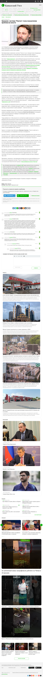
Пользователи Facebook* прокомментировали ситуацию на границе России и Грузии (21, 356)
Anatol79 (16, 248)
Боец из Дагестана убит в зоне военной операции (11, 512)
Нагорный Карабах (5, 11)
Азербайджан (15, 8)
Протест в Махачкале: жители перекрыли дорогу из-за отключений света (17, 638)
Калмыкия (23, 9)
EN (4, 1)
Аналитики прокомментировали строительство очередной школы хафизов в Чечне (21, 383)
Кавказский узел (11, 59)
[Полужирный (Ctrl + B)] (14, 256)
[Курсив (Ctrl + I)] (17, 256)
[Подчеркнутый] (19, 256)
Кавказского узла (6, 101)
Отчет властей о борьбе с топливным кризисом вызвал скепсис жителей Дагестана (21, 295)
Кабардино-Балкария (17, 9)
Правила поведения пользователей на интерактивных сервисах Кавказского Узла (25, 672)
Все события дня (38, 514)
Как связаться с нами (12, 667)
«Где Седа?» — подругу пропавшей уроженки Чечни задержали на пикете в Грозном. (20, 606)
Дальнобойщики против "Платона (29, 161)
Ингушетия (11, 9)
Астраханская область (25, 8)
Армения (19, 8)
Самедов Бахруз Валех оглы (9, 494)
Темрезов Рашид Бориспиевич (9, 444)
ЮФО (25, 13)
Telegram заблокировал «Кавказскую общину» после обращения (21, 653)
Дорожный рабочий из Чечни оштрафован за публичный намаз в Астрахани (11, 533)
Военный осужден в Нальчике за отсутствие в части (29, 512)
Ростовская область (21, 11)
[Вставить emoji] (24, 256)
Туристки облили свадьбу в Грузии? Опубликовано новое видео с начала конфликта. (7, 653)
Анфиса (10, 212)
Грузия (3, 9)
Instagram (36, 171)
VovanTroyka (14, 243)
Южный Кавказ (21, 13)
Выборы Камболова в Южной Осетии (22, 14)
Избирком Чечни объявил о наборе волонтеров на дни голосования (17, 323)
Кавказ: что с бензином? (7, 14)
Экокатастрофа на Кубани (36, 14)
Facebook (30, 171)
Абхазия (3, 8)
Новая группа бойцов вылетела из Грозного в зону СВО (10, 507)
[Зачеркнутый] (21, 256)
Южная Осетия (15, 13)
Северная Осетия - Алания (29, 11)
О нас (2, 667)
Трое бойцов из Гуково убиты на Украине (12, 501)
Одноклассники (13, 173)
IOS (22, 165)
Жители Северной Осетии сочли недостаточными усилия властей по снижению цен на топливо (21, 411)
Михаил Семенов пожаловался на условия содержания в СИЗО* (17, 329)
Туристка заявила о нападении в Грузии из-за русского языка (34, 653)
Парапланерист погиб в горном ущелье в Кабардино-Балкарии (31, 502)
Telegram (31, 168)
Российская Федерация (13, 11)
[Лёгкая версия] (6, 1)
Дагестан (6, 9)
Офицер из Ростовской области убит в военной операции (30, 507)
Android (18, 165)
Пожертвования (23, 667)
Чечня (11, 13)
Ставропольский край (5, 13)
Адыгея (10, 8)
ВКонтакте (5, 173)
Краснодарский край (37, 9)
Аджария (6, 8)
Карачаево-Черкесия (29, 9)
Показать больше (21, 658)
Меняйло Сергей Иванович (9, 469)
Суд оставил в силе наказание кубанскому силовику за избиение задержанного (31, 533)
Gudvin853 (11, 237)
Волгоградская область (34, 8)
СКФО (36, 11)
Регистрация (17, 267)
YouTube (6, 174)
